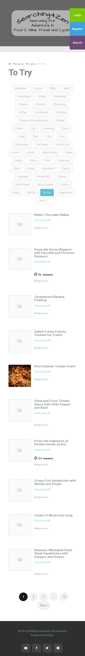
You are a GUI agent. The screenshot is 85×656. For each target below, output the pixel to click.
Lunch (30, 152)
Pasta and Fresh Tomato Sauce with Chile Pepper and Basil (52, 404)
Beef (67, 88)
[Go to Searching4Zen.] (9, 63)
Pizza (33, 160)
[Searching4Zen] (42, 23)
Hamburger (21, 144)
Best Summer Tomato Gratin (55, 366)
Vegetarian (65, 192)
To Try (47, 192)
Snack (65, 184)
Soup (16, 192)
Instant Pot (63, 144)
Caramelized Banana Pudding (49, 298)
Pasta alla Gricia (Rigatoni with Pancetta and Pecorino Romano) (54, 253)
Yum (42, 200)
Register (77, 28)
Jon (46, 227)
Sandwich (48, 168)
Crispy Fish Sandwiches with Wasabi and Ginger (55, 482)
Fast (35, 136)
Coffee (22, 112)
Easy (22, 136)
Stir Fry (31, 192)
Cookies (61, 112)
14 (64, 596)
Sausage (23, 176)
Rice (16, 168)
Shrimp (62, 176)
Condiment (41, 112)
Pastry (18, 160)
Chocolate (59, 104)
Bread (42, 96)
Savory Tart (43, 176)
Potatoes (64, 160)
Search (77, 42)
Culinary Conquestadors (33, 120)
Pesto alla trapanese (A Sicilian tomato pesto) (51, 442)
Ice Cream (42, 144)
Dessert (60, 120)
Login (77, 15)
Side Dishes (22, 184)
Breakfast (60, 96)
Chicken (40, 104)
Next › (44, 605)
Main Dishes (49, 152)
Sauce (66, 168)
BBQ (53, 88)
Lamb (15, 152)
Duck (66, 128)
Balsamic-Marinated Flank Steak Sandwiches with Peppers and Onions (53, 553)
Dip (33, 128)
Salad (30, 168)
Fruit (62, 136)
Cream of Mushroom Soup (53, 515)
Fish (48, 136)
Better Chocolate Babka (51, 215)
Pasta (68, 152)
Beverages (24, 96)
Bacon (38, 88)
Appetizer (20, 88)
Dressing (49, 128)
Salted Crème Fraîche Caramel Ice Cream (50, 333)
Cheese (23, 104)
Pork (47, 160)
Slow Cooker (45, 184)
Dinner (19, 128)
